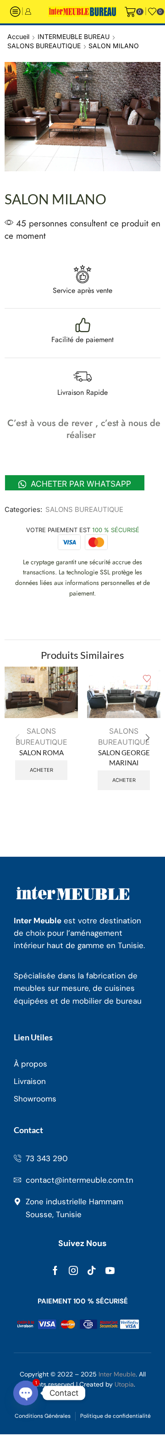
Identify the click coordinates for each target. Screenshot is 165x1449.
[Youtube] (110, 1270)
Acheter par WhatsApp (79, 484)
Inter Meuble (117, 1374)
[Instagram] (73, 1270)
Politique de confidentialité (115, 1416)
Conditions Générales (43, 1416)
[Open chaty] (25, 1393)
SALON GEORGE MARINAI (124, 757)
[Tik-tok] (91, 1270)
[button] (147, 738)
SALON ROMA (41, 752)
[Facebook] (55, 1270)
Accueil (18, 36)
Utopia (124, 1384)
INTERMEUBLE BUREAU (74, 36)
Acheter (41, 770)
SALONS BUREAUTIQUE (44, 46)
